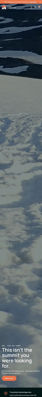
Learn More (33, 2)
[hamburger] (31, 7)
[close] (40, 2)
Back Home (9, 378)
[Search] (35, 7)
